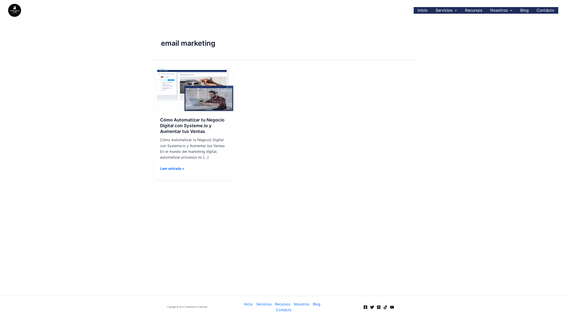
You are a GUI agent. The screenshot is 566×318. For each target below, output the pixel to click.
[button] (454, 10)
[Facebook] (365, 307)
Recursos (473, 10)
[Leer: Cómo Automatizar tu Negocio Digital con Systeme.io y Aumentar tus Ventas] (194, 89)
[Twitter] (372, 307)
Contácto (545, 10)
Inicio (423, 10)
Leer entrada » (172, 168)
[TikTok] (385, 307)
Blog (524, 10)
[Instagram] (379, 307)
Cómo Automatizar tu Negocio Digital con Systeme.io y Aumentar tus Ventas (192, 125)
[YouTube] (392, 307)
